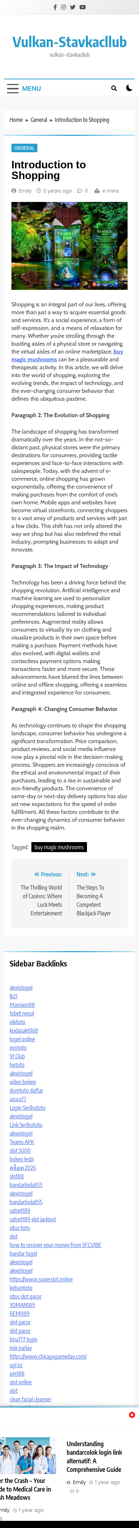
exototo (18, 1047)
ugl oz (16, 1365)
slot (13, 1236)
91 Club (17, 1056)
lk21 (13, 996)
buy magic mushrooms (59, 847)
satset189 (20, 1210)
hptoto (17, 1064)
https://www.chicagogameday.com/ (48, 1356)
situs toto (20, 1227)
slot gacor (20, 1322)
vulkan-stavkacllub (69, 41)
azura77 (18, 1099)
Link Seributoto (26, 1124)
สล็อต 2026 (23, 1167)
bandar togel (23, 1253)
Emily (25, 190)
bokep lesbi (22, 1159)
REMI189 (20, 1313)
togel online (22, 1039)
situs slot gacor (26, 1296)
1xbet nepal (22, 1013)
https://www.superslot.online (41, 1279)
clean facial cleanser (30, 1399)
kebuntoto (21, 1287)
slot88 (17, 1176)
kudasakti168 (24, 1030)
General (24, 148)
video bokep (23, 1082)
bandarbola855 (26, 1184)
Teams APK (22, 1142)
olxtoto (17, 1021)
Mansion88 (22, 1004)
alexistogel (21, 987)
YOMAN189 (22, 1305)
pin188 (17, 1373)
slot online (21, 1382)
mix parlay (21, 1347)
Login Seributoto (28, 1107)
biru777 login (23, 1339)
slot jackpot (43, 1219)
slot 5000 (20, 1150)
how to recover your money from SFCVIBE (55, 1244)
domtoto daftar (26, 1090)
